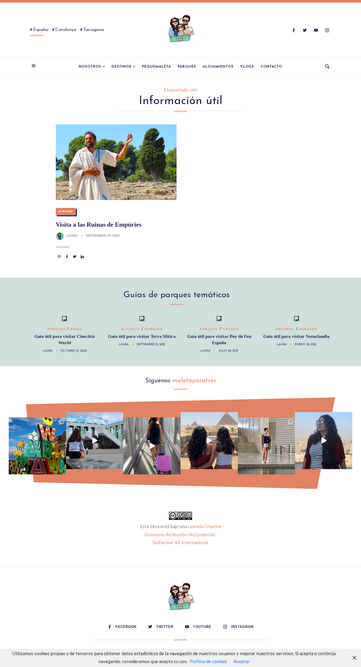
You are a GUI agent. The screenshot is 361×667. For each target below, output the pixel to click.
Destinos (122, 66)
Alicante (130, 329)
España (40, 29)
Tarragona (93, 29)
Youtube (202, 627)
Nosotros (90, 66)
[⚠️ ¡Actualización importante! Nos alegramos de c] (266, 446)
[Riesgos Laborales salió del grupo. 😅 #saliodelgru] (323, 440)
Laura (72, 235)
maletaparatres (194, 380)
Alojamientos (218, 66)
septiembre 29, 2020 (103, 235)
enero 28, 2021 (305, 344)
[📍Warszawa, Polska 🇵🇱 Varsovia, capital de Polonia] (37, 446)
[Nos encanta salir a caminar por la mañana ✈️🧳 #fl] (152, 446)
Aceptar (241, 662)
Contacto (271, 66)
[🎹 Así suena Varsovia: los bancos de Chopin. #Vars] (94, 440)
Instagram (242, 627)
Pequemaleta (156, 66)
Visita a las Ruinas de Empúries (98, 224)
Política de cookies (208, 662)
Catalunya (65, 29)
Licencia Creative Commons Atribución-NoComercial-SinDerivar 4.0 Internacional (183, 535)
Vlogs (247, 66)
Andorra (284, 329)
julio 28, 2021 (228, 350)
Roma (76, 329)
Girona (65, 211)
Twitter (164, 627)
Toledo (231, 329)
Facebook (126, 627)
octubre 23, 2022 (74, 350)
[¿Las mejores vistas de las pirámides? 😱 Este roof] (209, 440)
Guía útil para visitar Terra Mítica (142, 336)
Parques (187, 66)
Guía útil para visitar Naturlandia (296, 336)
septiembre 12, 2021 (151, 344)
